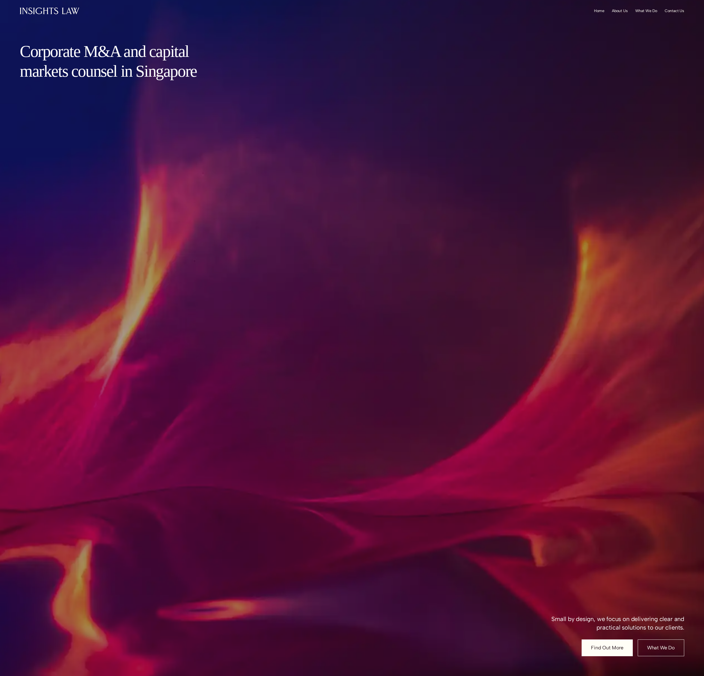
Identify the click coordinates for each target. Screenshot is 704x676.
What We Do (661, 648)
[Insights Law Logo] (49, 10)
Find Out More (607, 648)
